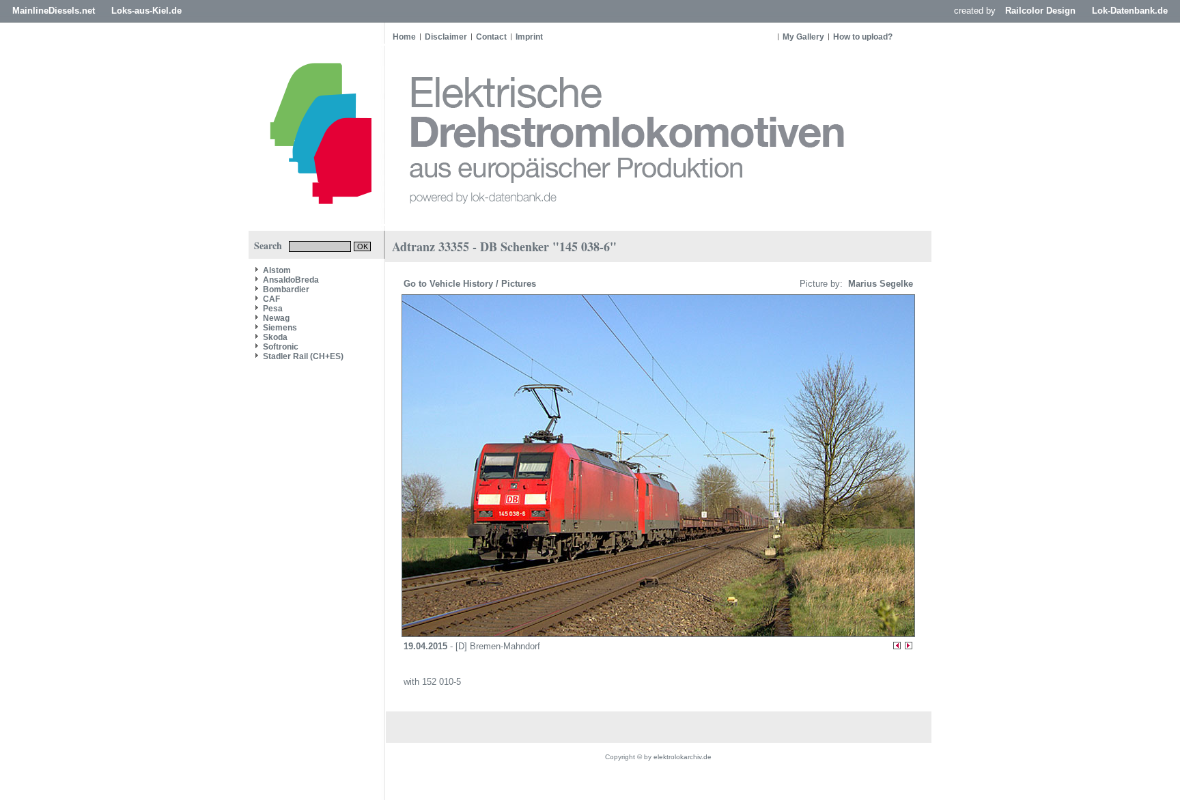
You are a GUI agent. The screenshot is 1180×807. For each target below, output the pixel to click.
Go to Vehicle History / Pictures (471, 284)
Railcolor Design (1040, 10)
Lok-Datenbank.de (1130, 10)
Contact (491, 37)
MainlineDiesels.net (53, 10)
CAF (271, 299)
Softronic (280, 347)
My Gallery (803, 37)
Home (404, 37)
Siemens (280, 327)
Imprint (529, 37)
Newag (276, 318)
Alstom (277, 270)
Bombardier (286, 289)
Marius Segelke (879, 284)
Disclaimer (446, 37)
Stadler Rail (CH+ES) (303, 356)
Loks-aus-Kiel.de (146, 10)
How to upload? (863, 37)
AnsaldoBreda (291, 280)
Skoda (275, 337)
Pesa (273, 308)
